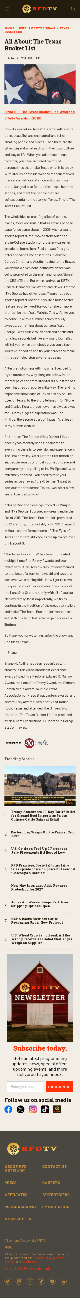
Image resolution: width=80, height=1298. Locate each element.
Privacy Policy (42, 1258)
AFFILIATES (15, 1195)
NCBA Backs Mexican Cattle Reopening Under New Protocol (37, 921)
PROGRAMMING (20, 1207)
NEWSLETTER (17, 1219)
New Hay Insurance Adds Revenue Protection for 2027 (39, 887)
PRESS (10, 1183)
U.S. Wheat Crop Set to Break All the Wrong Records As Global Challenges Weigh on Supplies (41, 939)
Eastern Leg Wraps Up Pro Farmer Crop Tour (43, 834)
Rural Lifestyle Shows (37, 28)
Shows (9, 28)
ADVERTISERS (56, 1195)
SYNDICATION (56, 1207)
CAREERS (51, 1183)
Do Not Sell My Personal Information (28, 1268)
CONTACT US (54, 1166)
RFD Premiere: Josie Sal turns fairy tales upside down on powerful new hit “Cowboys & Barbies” (43, 869)
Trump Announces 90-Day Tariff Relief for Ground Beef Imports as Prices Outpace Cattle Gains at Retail (43, 815)
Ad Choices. (30, 1261)
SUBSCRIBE (59, 1087)
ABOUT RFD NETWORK (15, 1168)
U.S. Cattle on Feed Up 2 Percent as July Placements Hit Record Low (39, 851)
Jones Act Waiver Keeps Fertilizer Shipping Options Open (39, 904)
